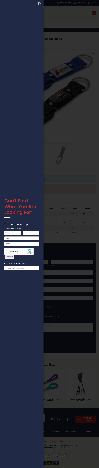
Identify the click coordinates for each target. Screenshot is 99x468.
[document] (49, 234)
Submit (10, 257)
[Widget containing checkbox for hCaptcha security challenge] (19, 251)
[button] (40, 3)
